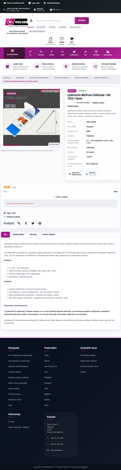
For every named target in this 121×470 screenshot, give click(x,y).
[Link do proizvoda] (19, 223)
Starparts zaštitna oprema (18, 377)
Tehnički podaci (18, 234)
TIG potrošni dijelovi (61, 78)
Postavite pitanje (72, 106)
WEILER (47, 394)
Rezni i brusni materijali (17, 383)
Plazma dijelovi (75, 27)
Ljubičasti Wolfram (101, 78)
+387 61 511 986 (56, 438)
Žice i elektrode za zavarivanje (20, 355)
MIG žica (52, 27)
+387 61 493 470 (56, 444)
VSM (46, 388)
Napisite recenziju (98, 103)
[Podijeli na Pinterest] (40, 223)
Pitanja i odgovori (49, 234)
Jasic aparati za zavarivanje (19, 361)
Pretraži (81, 20)
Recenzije (33, 234)
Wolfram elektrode (82, 78)
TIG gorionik (41, 27)
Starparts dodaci (14, 372)
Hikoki (47, 361)
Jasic (46, 372)
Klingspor (48, 377)
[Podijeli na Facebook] (26, 223)
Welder (47, 400)
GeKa (46, 355)
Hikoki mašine (14, 388)
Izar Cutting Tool (50, 366)
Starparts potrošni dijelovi (39, 78)
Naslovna (7, 78)
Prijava (83, 372)
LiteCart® (84, 467)
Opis (5, 234)
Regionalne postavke (89, 361)
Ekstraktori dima (14, 400)
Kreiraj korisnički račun (89, 366)
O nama (11, 422)
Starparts (47, 383)
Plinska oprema (14, 394)
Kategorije (20, 78)
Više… (10, 405)
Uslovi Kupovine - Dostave (18, 427)
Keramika (63, 27)
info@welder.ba (56, 450)
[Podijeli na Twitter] (33, 223)
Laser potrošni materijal (37, 31)
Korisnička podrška (88, 355)
